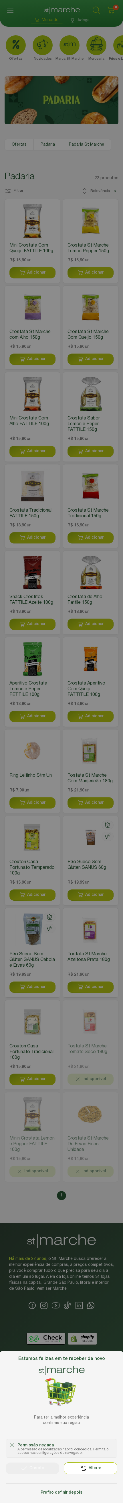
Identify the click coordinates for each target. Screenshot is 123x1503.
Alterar (95, 1468)
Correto (36, 1468)
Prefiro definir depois (61, 1492)
